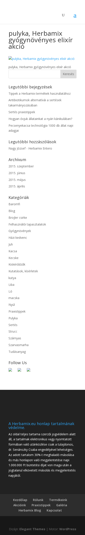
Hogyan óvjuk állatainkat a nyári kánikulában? (40, 119)
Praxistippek (17, 311)
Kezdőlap (20, 500)
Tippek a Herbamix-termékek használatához (39, 93)
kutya (12, 278)
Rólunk (38, 500)
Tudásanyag (17, 352)
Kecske (13, 258)
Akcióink (19, 505)
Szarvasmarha (18, 345)
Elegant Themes (32, 529)
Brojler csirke (17, 217)
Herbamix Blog (30, 510)
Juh (10, 244)
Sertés (12, 325)
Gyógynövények (19, 231)
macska (13, 298)
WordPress (67, 529)
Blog (11, 211)
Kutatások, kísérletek (23, 271)
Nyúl (11, 305)
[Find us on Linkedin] (21, 371)
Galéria (61, 505)
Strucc (12, 331)
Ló (10, 291)
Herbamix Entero (40, 148)
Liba (11, 285)
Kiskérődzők (16, 264)
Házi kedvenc (17, 238)
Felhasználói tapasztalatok (27, 224)
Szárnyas (14, 338)
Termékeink (58, 500)
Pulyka (13, 318)
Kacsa (12, 251)
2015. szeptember (21, 166)
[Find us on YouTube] (30, 371)
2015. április (16, 186)
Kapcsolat (54, 510)
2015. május (17, 180)
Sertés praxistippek (21, 112)
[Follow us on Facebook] (11, 371)
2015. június (16, 173)
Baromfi (14, 204)
